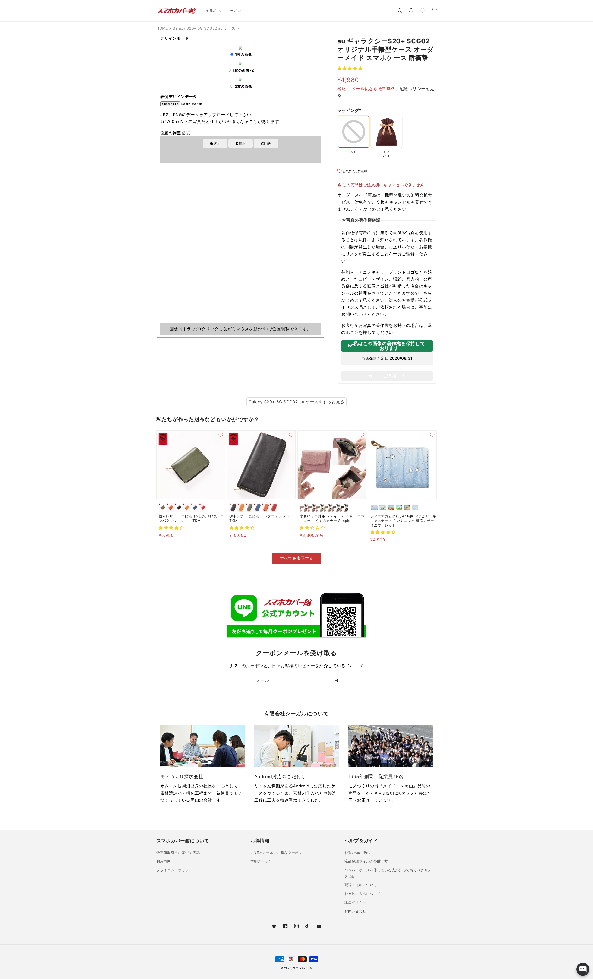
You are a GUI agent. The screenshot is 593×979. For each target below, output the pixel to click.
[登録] (336, 681)
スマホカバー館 (302, 968)
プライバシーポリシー (174, 870)
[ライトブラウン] (187, 507)
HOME (162, 28)
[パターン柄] (415, 507)
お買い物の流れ (357, 852)
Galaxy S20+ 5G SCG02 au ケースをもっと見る (296, 401)
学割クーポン (261, 861)
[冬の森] (374, 507)
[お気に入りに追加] (221, 435)
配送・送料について (360, 885)
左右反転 (224, 153)
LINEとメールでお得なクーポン (276, 852)
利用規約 (163, 861)
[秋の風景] (407, 507)
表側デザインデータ (178, 96)
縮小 (242, 143)
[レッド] (203, 507)
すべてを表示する (296, 558)
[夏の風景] (399, 507)
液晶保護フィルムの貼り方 (366, 861)
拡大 (216, 143)
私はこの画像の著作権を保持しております (389, 346)
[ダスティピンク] (304, 507)
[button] (213, 10)
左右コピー (258, 153)
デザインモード (174, 38)
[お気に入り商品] (422, 10)
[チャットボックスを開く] (582, 969)
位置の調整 (175, 132)
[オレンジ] (171, 507)
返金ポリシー (355, 902)
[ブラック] (179, 507)
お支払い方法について (362, 893)
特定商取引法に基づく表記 (178, 852)
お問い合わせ (355, 911)
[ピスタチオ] (320, 507)
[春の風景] (391, 507)
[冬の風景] (383, 507)
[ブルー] (195, 507)
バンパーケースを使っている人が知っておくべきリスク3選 (388, 873)
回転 (267, 143)
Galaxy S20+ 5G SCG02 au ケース (204, 28)
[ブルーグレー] (336, 507)
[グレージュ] (312, 507)
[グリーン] (163, 507)
